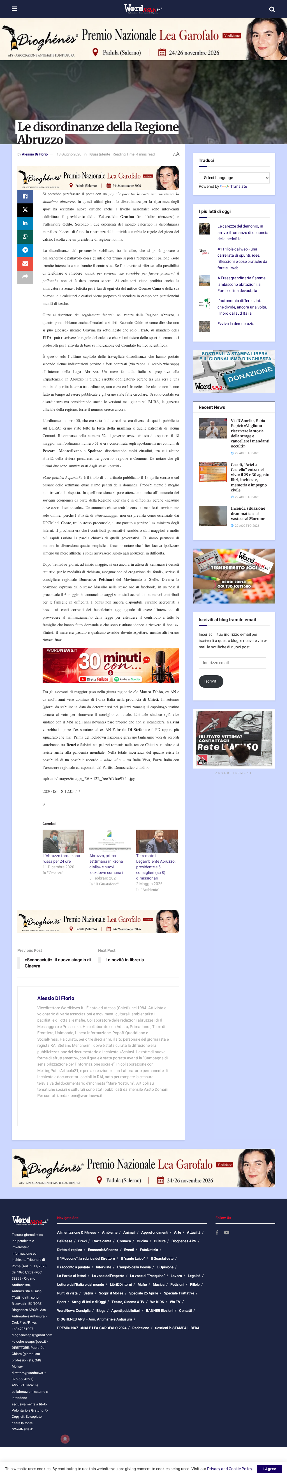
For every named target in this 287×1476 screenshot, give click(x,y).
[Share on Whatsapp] (25, 237)
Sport (61, 1302)
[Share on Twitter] (25, 210)
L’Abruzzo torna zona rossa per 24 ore (61, 858)
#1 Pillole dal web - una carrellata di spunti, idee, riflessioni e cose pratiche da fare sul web (242, 258)
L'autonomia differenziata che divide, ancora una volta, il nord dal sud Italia (242, 307)
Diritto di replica (69, 1249)
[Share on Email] (25, 264)
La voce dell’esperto (108, 1275)
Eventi (129, 1249)
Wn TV (175, 1302)
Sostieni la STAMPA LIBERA (177, 1328)
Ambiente (109, 1232)
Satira (88, 1293)
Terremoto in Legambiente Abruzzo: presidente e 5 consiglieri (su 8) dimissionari (155, 867)
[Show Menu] (14, 9)
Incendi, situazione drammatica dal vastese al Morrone (248, 513)
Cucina (142, 1241)
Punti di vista (67, 1293)
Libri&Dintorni (121, 1284)
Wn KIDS (157, 1302)
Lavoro (176, 1275)
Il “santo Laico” (133, 1258)
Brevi (82, 1241)
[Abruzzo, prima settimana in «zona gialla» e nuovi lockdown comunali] (110, 841)
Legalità (194, 1275)
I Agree (269, 1469)
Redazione (140, 1328)
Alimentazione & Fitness (76, 1232)
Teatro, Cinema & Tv (128, 1302)
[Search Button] (272, 9)
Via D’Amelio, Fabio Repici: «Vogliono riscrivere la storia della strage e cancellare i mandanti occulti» (250, 433)
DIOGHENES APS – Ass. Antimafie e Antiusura (94, 1319)
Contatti (185, 1310)
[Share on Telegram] (25, 250)
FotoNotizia (149, 1249)
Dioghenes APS (184, 1241)
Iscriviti (210, 681)
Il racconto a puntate (73, 1267)
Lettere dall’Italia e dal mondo (80, 1284)
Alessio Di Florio (35, 154)
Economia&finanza (103, 1249)
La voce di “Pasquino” (147, 1275)
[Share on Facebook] (25, 196)
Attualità (193, 1232)
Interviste (103, 1267)
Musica (159, 1284)
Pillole (195, 1284)
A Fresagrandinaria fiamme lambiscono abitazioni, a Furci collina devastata (241, 284)
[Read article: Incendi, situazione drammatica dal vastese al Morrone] (213, 516)
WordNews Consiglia (74, 1310)
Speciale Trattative (179, 1293)
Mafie (142, 1284)
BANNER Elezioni (159, 1310)
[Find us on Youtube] (226, 1232)
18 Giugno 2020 (69, 154)
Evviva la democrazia (235, 324)
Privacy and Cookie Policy (229, 1469)
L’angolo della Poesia (134, 1267)
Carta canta (101, 1241)
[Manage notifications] (65, 1439)
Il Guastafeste (98, 154)
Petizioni (177, 1284)
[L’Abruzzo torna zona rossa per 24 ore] (63, 841)
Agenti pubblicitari (125, 1310)
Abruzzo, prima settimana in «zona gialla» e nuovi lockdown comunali (106, 864)
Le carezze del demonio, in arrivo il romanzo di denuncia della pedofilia (243, 232)
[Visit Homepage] (143, 9)
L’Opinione (165, 1267)
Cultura (160, 1241)
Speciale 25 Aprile (143, 1293)
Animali (129, 1232)
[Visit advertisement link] (143, 39)
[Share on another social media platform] (25, 277)
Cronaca (124, 1241)
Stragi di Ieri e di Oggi (89, 1302)
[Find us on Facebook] (217, 1232)
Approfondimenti (154, 1232)
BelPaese (64, 1241)
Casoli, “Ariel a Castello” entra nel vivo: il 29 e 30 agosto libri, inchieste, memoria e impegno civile (250, 477)
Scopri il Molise (111, 1293)
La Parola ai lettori (71, 1275)
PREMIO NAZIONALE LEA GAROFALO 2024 (91, 1328)
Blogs (100, 1310)
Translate (238, 186)
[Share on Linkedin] (25, 223)
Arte (177, 1232)
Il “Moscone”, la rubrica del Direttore (86, 1258)
